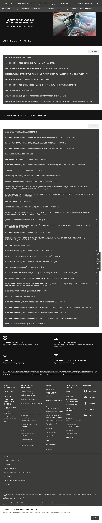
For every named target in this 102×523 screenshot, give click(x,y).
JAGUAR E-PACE (8, 394)
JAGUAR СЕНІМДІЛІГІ (72, 401)
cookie (9, 512)
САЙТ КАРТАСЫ (8, 476)
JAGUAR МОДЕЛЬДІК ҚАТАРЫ (10, 408)
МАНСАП (6, 456)
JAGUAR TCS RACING (72, 394)
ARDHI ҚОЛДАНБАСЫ (72, 399)
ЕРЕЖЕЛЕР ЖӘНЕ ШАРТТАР (12, 460)
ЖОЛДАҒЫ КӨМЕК (51, 444)
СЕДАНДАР (7, 411)
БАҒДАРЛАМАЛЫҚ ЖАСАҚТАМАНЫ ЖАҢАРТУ (53, 414)
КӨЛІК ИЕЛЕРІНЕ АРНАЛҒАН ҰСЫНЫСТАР (29, 400)
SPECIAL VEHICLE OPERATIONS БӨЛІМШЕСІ (9, 403)
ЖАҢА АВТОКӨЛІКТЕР (27, 391)
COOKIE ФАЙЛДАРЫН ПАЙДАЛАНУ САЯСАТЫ (17, 472)
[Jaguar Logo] (8, 3)
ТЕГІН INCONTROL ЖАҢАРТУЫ (54, 417)
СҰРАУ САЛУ (49, 447)
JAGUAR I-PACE (8, 396)
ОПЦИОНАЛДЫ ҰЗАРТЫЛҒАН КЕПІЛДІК (54, 435)
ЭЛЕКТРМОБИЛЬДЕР (10, 419)
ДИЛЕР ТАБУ (49, 449)
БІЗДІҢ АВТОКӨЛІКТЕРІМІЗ (28, 433)
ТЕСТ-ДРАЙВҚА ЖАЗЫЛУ (28, 418)
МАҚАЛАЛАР (70, 396)
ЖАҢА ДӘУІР (7, 421)
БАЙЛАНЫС (24, 435)
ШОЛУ (22, 430)
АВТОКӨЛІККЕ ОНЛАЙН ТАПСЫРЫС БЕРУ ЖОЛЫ (31, 415)
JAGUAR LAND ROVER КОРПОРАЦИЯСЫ (15, 480)
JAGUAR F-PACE (8, 391)
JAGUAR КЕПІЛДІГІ (51, 432)
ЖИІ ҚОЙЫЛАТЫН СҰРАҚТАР (54, 420)
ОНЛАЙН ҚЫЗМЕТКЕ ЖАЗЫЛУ (54, 411)
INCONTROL (49, 396)
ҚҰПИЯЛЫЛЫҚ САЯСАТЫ (11, 468)
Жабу (95, 518)
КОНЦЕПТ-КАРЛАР (71, 404)
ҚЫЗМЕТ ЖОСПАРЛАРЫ (52, 408)
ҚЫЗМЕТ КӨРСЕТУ (51, 406)
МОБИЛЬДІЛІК (50, 389)
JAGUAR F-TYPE (8, 399)
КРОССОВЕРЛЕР (9, 413)
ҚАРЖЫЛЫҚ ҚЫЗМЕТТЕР (28, 406)
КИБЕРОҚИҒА (8, 484)
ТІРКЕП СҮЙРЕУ (8, 416)
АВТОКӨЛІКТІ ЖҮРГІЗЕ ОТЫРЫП (72, 417)
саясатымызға (42, 512)
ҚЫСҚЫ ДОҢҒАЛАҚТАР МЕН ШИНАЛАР (54, 423)
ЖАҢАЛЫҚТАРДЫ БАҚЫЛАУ (28, 420)
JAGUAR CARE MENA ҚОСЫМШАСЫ (51, 393)
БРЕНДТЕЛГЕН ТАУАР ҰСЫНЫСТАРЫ (31, 403)
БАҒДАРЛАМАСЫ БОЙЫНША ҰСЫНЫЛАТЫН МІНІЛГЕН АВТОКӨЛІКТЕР (29, 395)
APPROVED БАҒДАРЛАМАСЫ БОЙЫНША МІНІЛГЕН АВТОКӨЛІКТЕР (32, 444)
